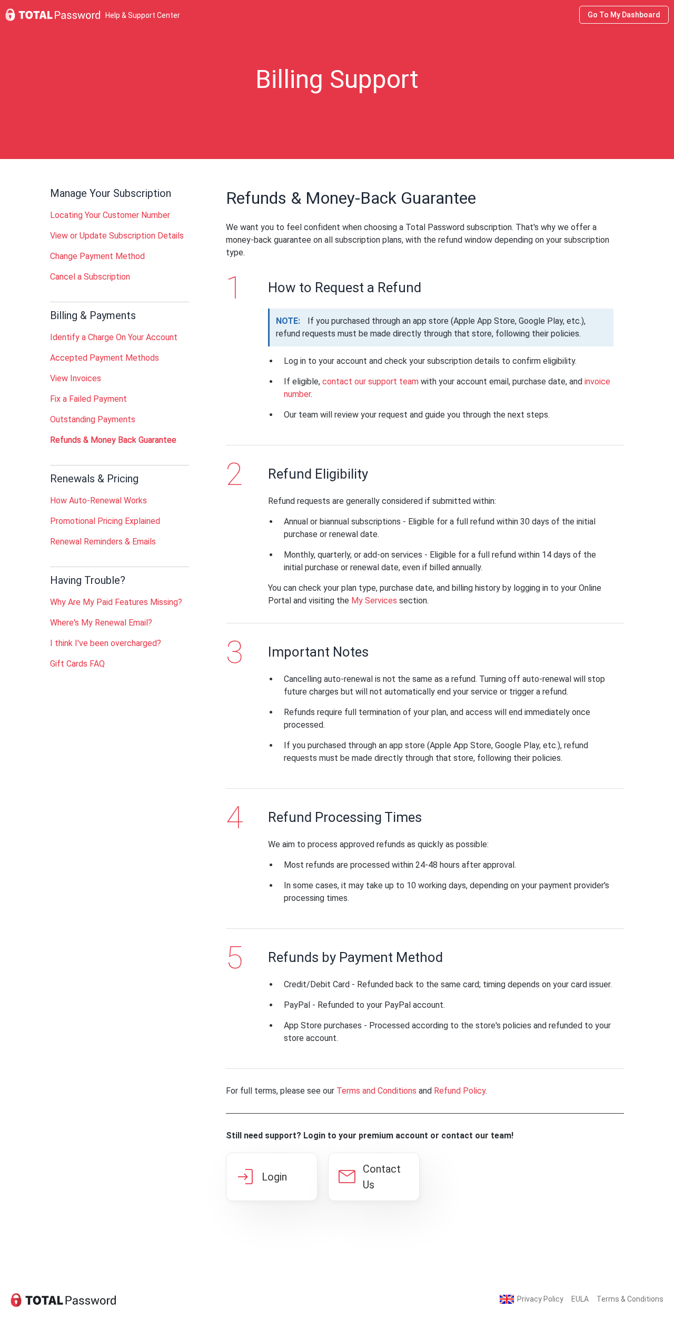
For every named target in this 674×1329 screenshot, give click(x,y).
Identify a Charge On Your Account (113, 337)
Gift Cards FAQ (77, 664)
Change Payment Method (97, 256)
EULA (580, 1299)
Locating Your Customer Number (110, 215)
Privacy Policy (540, 1299)
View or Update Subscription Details (117, 236)
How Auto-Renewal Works (98, 500)
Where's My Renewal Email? (101, 623)
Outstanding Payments (92, 419)
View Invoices (75, 378)
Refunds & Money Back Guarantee (113, 440)
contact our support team (370, 381)
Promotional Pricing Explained (105, 521)
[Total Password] (63, 1299)
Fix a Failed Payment (88, 399)
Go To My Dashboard (624, 15)
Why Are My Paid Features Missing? (116, 602)
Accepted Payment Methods (104, 358)
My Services (374, 601)
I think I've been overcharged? (105, 643)
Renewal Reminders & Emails (103, 542)
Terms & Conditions (630, 1299)
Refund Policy (459, 1091)
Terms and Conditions (376, 1091)
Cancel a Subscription (90, 277)
